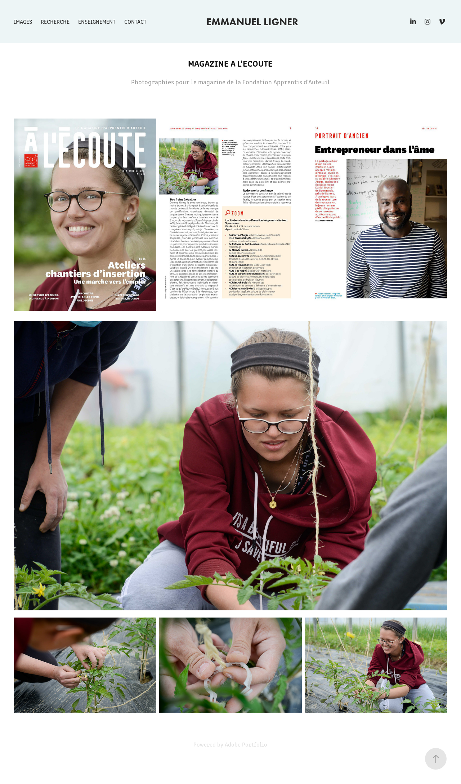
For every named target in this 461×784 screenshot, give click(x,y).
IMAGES (23, 21)
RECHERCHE (55, 21)
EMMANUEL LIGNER (252, 21)
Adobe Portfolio (246, 744)
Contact (135, 21)
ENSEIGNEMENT (97, 21)
